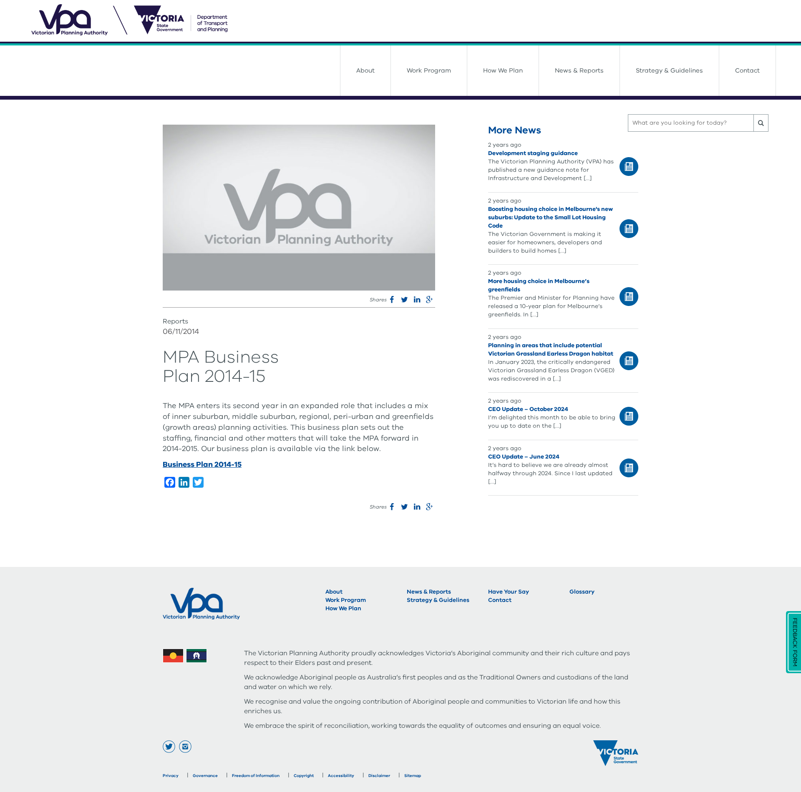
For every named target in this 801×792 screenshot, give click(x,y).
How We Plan (503, 70)
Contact (747, 70)
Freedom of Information (256, 776)
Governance (205, 776)
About (365, 70)
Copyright (304, 776)
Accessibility (341, 776)
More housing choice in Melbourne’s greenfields (538, 285)
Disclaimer (379, 776)
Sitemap (412, 776)
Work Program (429, 70)
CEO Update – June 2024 (523, 457)
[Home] (403, 21)
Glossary (581, 592)
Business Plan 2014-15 (202, 464)
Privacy (171, 776)
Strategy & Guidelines (669, 70)
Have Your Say (508, 592)
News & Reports (579, 70)
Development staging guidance (533, 153)
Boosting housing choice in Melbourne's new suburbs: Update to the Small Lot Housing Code (550, 217)
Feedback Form (795, 642)
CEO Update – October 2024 (528, 409)
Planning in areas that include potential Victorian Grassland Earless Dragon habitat (550, 349)
